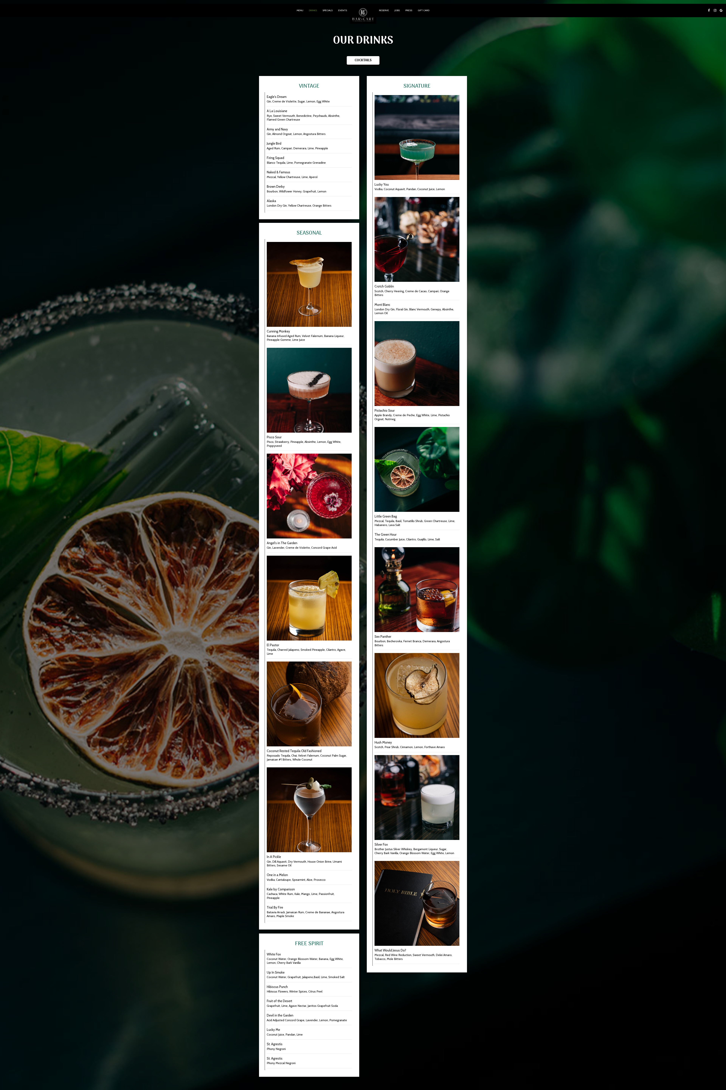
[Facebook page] (709, 10)
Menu (300, 10)
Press (408, 10)
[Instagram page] (715, 10)
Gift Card (423, 10)
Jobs (397, 10)
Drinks (313, 10)
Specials (328, 10)
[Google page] (721, 10)
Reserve (384, 10)
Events (342, 10)
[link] (363, 15)
